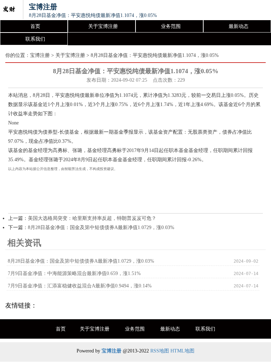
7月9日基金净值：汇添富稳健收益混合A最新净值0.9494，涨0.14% (80, 285)
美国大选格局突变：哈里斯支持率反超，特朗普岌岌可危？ (92, 218)
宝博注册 (40, 55)
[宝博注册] (9, 10)
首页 (35, 26)
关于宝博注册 (103, 26)
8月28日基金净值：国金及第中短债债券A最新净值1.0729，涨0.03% (101, 227)
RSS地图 (159, 351)
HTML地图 (182, 351)
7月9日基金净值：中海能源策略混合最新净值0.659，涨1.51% (74, 273)
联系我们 (35, 39)
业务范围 (171, 26)
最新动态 (238, 26)
